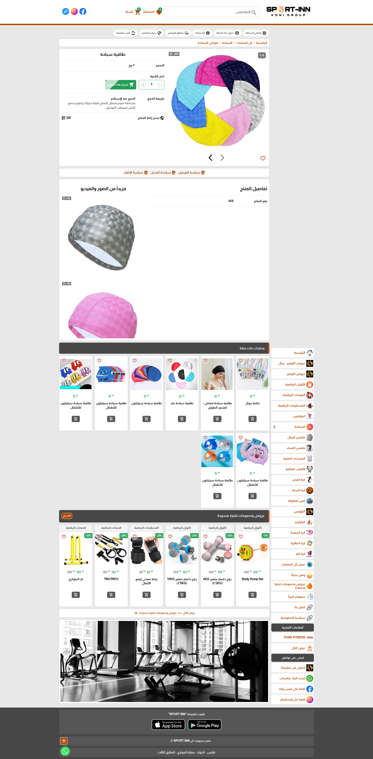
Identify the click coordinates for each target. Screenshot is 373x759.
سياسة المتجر (151, 33)
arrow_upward (63, 741)
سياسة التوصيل (191, 172)
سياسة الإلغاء (136, 172)
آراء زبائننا (202, 33)
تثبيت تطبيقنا (125, 33)
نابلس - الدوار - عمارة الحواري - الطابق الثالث (186, 752)
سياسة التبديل (163, 172)
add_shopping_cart (252, 419)
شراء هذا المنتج (120, 84)
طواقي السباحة (208, 43)
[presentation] (222, 158)
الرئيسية (261, 43)
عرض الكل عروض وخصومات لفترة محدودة (164, 613)
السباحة (227, 43)
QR (66, 118)
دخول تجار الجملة (227, 33)
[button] (152, 12)
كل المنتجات (244, 43)
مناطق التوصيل (178, 33)
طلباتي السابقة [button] (256, 33)
